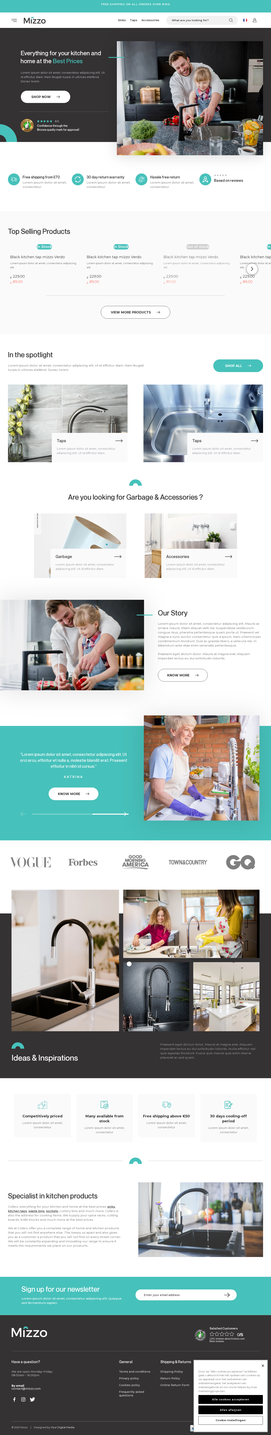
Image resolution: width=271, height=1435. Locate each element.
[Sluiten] (263, 1365)
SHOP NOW (41, 97)
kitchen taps (17, 1211)
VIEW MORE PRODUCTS (131, 312)
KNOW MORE (178, 675)
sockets (52, 1211)
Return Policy (170, 1378)
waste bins (36, 1211)
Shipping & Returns (175, 1362)
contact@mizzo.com (26, 1388)
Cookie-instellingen (231, 1420)
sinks (111, 1206)
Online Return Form (174, 1385)
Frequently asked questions (131, 1393)
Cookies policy (129, 1385)
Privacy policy (129, 1378)
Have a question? (26, 1362)
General (126, 1362)
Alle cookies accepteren (230, 1399)
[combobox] (202, 20)
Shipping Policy (171, 1371)
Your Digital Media (62, 1427)
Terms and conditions (134, 1371)
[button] (252, 269)
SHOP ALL (233, 366)
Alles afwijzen (230, 1409)
